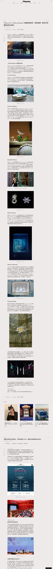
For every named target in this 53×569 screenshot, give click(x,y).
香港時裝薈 (25, 443)
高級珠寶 (21, 29)
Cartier (7, 421)
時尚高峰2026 (14, 443)
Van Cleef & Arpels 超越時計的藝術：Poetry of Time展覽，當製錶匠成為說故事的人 (41, 424)
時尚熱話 (8, 443)
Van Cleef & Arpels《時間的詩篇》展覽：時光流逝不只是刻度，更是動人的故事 (26, 424)
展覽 (18, 29)
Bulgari (5, 421)
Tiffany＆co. (15, 29)
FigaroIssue (8, 29)
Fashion (5, 21)
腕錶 (26, 421)
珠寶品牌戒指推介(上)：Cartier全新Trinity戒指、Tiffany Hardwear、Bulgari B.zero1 (11, 424)
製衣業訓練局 (20, 443)
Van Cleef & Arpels (22, 421)
